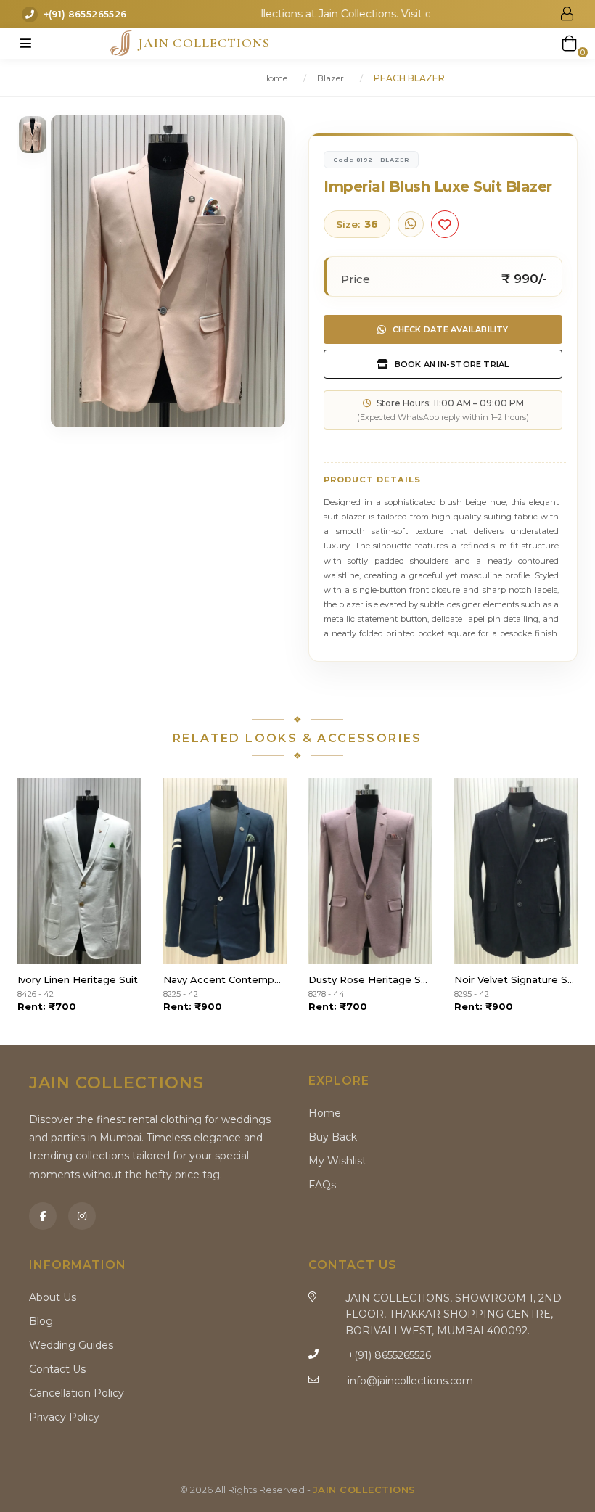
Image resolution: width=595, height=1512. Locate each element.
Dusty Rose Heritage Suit (370, 979)
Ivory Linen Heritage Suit (77, 979)
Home (274, 78)
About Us (52, 1297)
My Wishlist (337, 1160)
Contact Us (57, 1369)
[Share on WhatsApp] (411, 224)
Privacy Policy (64, 1416)
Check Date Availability (451, 329)
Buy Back (332, 1136)
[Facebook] (43, 1216)
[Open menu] (25, 42)
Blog (41, 1321)
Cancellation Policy (76, 1393)
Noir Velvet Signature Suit (516, 979)
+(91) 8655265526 (85, 14)
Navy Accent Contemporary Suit (225, 979)
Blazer (330, 78)
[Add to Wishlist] (445, 224)
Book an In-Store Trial (452, 364)
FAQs (322, 1184)
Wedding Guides (71, 1345)
